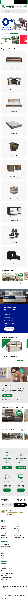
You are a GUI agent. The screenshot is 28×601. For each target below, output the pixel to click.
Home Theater (18, 533)
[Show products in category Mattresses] (14, 125)
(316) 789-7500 (7, 467)
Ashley (4, 358)
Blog (2, 558)
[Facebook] (14, 500)
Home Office (4, 531)
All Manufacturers (19, 537)
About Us (3, 551)
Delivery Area (5, 544)
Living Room (4, 524)
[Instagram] (17, 500)
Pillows (16, 528)
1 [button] (5, 33)
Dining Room (18, 524)
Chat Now (7, 490)
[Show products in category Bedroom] (14, 103)
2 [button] (14, 33)
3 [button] (23, 33)
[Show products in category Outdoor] (14, 146)
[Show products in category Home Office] (14, 168)
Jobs (2, 555)
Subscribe (21, 504)
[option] (14, 23)
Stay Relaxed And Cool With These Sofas (11, 283)
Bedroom (16, 526)
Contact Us (4, 566)
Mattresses (4, 526)
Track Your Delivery (6, 571)
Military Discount (6, 580)
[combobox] (14, 11)
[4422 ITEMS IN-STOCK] (12, 415)
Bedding (3, 528)
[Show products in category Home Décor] (14, 190)
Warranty (4, 575)
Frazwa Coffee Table (10, 356)
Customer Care (5, 568)
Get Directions (21, 467)
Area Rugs (4, 537)
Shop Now (21, 490)
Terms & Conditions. (22, 599)
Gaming (3, 533)
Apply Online (7, 395)
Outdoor (3, 535)
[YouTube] (21, 500)
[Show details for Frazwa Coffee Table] (13, 346)
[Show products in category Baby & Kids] (14, 212)
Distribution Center (6, 549)
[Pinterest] (24, 500)
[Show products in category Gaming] (14, 233)
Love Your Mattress (6, 577)
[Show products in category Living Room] (14, 59)
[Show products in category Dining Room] (14, 81)
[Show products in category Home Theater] (14, 255)
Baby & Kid (17, 535)
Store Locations (5, 546)
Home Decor (17, 531)
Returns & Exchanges (7, 573)
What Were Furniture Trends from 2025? (11, 442)
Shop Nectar (9, 329)
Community (4, 553)
